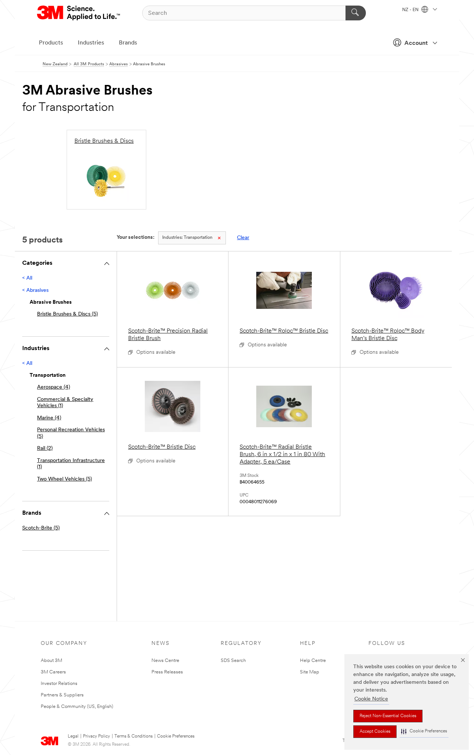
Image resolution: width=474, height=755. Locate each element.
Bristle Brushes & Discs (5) (67, 314)
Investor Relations (59, 683)
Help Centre (313, 660)
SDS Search (233, 660)
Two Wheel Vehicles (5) (64, 479)
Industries (91, 43)
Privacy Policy (96, 736)
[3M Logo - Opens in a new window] (79, 13)
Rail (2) (45, 448)
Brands (128, 43)
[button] (424, 731)
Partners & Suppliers (62, 695)
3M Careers (53, 672)
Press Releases (167, 672)
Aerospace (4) (53, 387)
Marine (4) (49, 418)
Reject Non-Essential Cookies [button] (388, 716)
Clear (243, 238)
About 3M (51, 660)
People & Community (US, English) (77, 706)
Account (416, 43)
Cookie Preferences (175, 736)
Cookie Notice (371, 699)
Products (51, 43)
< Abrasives (35, 290)
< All (27, 278)
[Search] (356, 13)
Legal (73, 736)
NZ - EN (411, 10)
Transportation (187, 237)
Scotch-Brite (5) (41, 528)
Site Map (309, 672)
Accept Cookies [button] (375, 731)
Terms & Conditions (133, 736)
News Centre (165, 660)
